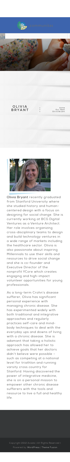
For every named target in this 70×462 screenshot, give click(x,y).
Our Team (60, 110)
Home (62, 108)
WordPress (33, 447)
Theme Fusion (49, 447)
